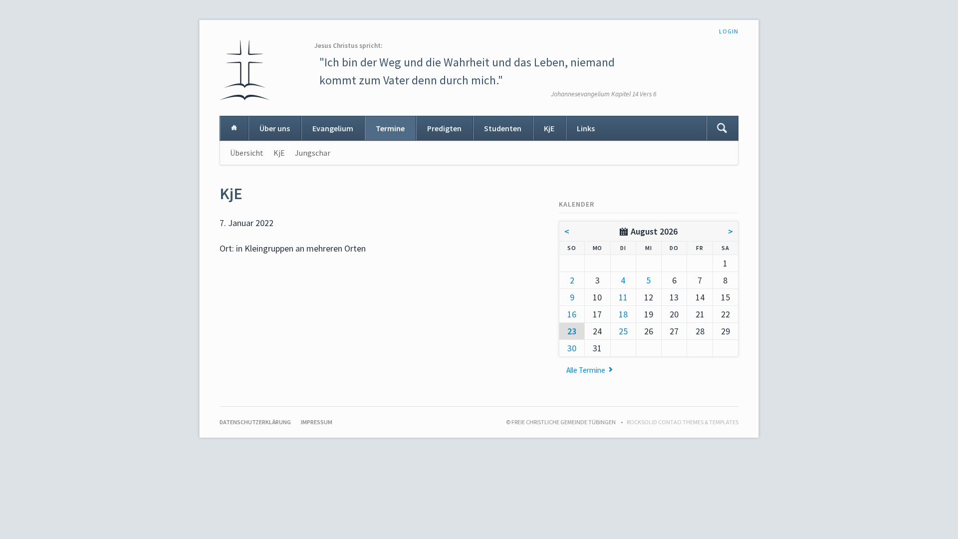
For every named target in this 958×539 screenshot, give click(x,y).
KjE (549, 128)
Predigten (444, 128)
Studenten (502, 128)
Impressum (316, 422)
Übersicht (246, 153)
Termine (390, 128)
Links (586, 128)
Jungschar (312, 153)
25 (623, 331)
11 (623, 297)
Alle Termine (585, 370)
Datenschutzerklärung (255, 422)
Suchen (722, 128)
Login (728, 31)
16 (571, 314)
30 (571, 348)
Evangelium (332, 128)
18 (623, 314)
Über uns (274, 128)
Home (234, 128)
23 (571, 331)
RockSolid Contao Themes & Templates (682, 422)
